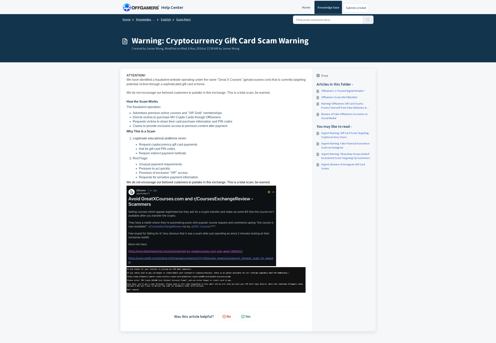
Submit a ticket (356, 8)
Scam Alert (183, 19)
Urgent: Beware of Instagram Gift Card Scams (343, 166)
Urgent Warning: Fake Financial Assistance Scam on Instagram (345, 145)
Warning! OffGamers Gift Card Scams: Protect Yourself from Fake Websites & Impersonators (344, 106)
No (229, 316)
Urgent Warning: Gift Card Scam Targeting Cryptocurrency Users (345, 135)
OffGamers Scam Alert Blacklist (339, 97)
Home (306, 7)
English (166, 19)
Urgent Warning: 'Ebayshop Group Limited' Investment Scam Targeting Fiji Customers (345, 156)
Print (324, 76)
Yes (248, 316)
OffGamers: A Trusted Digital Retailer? (343, 91)
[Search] (368, 19)
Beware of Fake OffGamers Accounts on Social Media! (344, 116)
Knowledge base (328, 7)
